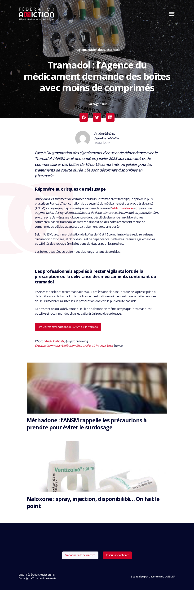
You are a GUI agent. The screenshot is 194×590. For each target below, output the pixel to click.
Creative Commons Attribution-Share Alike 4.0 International (74, 345)
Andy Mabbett (54, 341)
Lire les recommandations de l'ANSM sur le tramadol (68, 327)
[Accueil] (36, 14)
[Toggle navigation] (170, 14)
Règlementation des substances (97, 49)
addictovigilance (122, 208)
